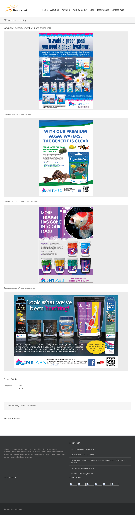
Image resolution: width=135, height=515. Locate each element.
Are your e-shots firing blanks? (82, 473)
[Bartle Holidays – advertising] (98, 487)
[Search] (127, 8)
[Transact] (115, 487)
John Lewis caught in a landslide (82, 449)
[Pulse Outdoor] (73, 487)
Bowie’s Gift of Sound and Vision (82, 455)
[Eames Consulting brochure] (90, 487)
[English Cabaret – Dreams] (107, 487)
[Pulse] (82, 487)
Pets (20, 386)
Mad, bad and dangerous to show (82, 468)
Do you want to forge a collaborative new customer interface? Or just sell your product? (99, 461)
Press (21, 388)
